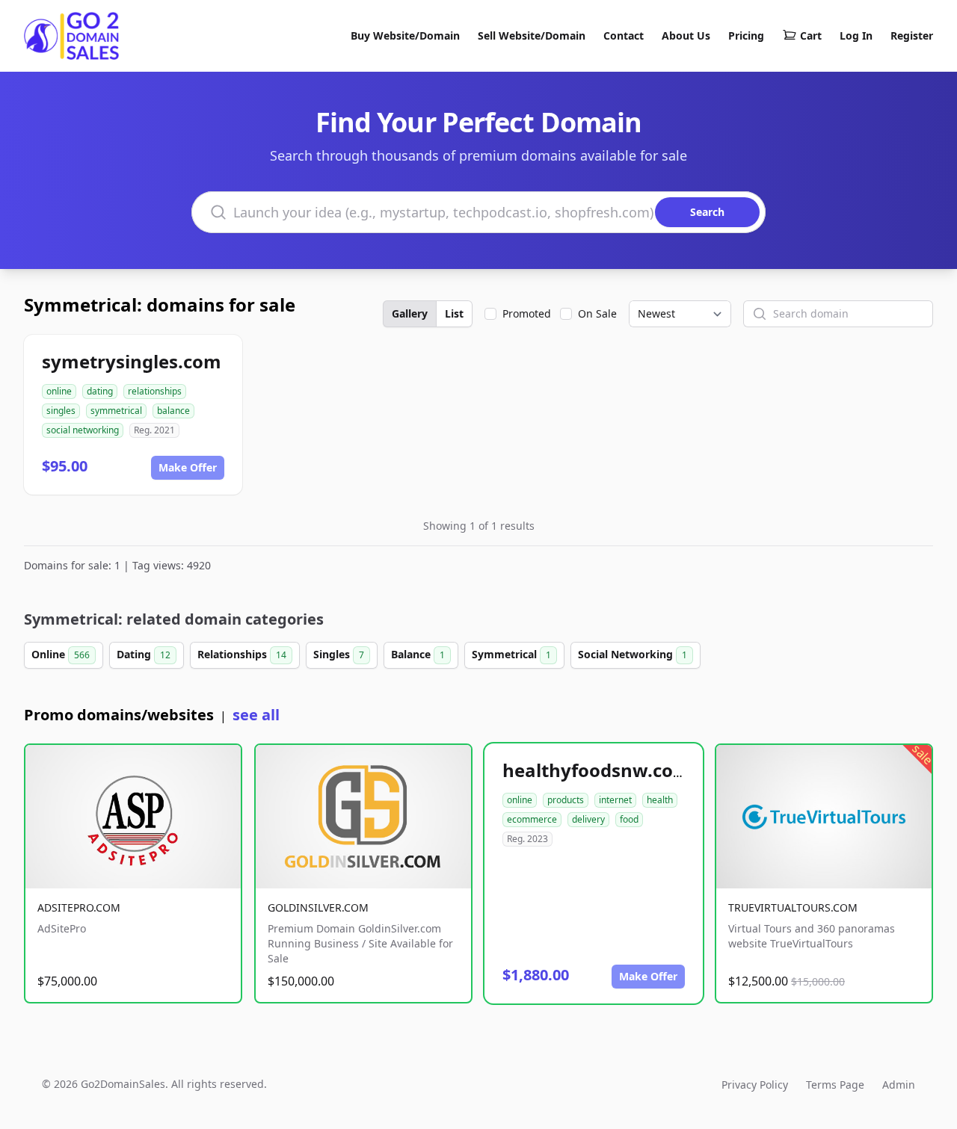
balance (173, 410)
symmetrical (116, 410)
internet (615, 800)
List (454, 313)
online (59, 391)
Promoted (526, 313)
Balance (418, 654)
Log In (856, 35)
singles (61, 410)
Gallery (410, 313)
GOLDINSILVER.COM (318, 907)
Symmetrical (511, 654)
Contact (623, 35)
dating (100, 391)
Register (911, 35)
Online (60, 654)
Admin (898, 1084)
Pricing (746, 35)
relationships (155, 391)
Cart (811, 35)
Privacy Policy (754, 1084)
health (660, 800)
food (629, 819)
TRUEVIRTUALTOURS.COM (793, 907)
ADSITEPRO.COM (78, 907)
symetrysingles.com (131, 361)
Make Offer (188, 467)
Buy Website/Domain (405, 35)
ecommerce (532, 819)
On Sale (597, 313)
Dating (143, 654)
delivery (588, 819)
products (565, 800)
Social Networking (632, 654)
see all (256, 715)
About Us (686, 35)
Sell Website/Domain (531, 35)
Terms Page (835, 1084)
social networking (82, 430)
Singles (338, 654)
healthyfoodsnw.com (596, 770)
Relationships (241, 654)
